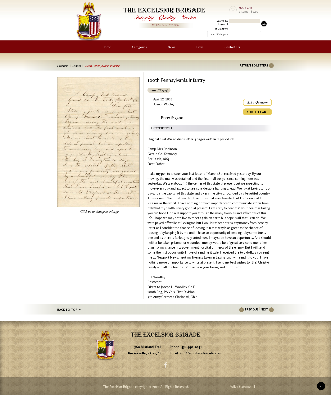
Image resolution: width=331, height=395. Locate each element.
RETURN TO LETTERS (254, 65)
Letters (76, 65)
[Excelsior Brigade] (89, 22)
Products (63, 65)
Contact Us (232, 47)
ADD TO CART (257, 112)
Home (106, 47)
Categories (139, 47)
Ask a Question (257, 102)
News (171, 47)
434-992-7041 (191, 347)
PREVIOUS (251, 309)
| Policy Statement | (241, 386)
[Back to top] (321, 386)
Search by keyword (222, 22)
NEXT (264, 309)
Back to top (67, 309)
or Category (221, 28)
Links (199, 47)
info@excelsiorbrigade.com (201, 353)
